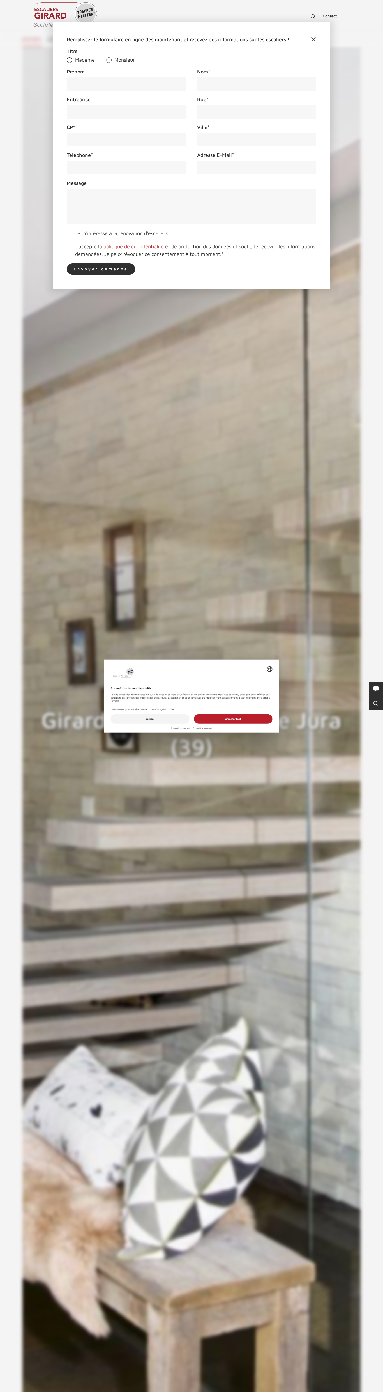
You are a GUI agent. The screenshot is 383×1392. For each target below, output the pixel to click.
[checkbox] (191, 60)
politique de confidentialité (133, 246)
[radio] (81, 60)
